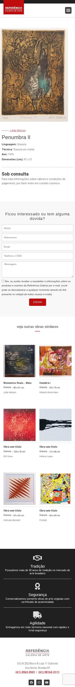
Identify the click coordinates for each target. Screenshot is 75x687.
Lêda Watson (18, 130)
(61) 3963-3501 (25, 672)
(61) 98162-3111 (48, 672)
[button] (68, 10)
